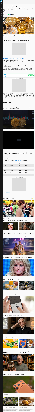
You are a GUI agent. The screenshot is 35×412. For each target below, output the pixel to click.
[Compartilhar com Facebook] (10, 14)
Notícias (7, 5)
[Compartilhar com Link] (13, 14)
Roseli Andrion (7, 12)
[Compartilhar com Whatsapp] (8, 14)
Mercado (10, 5)
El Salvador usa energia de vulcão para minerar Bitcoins (14, 58)
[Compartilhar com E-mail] (12, 14)
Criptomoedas (13, 5)
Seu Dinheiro (8, 192)
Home (4, 5)
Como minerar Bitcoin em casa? (10, 56)
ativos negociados (17, 160)
